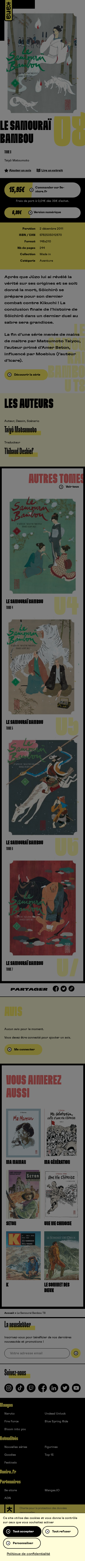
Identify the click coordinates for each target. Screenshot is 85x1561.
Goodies (10, 1454)
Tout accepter (23, 1531)
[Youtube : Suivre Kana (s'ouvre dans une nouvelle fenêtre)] (76, 1389)
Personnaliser (23, 1543)
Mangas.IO (52, 1490)
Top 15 (49, 1454)
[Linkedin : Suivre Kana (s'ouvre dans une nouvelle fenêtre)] (53, 1389)
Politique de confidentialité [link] (28, 1554)
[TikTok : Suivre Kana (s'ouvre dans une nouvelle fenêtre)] (20, 1389)
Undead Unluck (55, 1413)
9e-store (10, 1490)
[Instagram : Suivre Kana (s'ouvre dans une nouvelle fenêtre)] (8, 1389)
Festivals (10, 1462)
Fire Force (11, 1421)
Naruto (9, 1413)
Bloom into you (15, 1429)
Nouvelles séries (15, 1447)
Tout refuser (61, 1531)
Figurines (51, 1447)
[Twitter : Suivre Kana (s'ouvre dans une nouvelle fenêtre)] (65, 1389)
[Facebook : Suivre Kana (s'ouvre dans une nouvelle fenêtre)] (42, 1389)
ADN (7, 1498)
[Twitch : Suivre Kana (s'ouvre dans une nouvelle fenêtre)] (31, 1389)
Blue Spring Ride (56, 1421)
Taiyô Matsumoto (16, 160)
